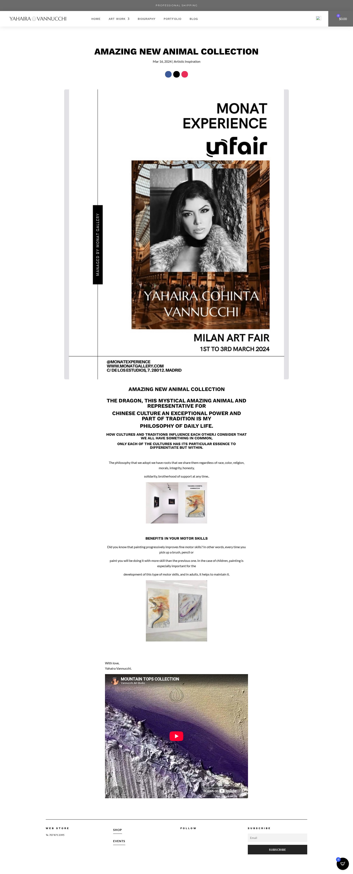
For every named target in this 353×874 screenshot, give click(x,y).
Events (119, 841)
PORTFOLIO (172, 18)
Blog (194, 18)
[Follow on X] (176, 74)
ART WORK (117, 18)
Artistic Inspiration (187, 61)
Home (96, 18)
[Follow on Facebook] (168, 74)
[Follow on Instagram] (184, 74)
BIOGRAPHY (146, 18)
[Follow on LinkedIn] (209, 836)
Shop (117, 830)
